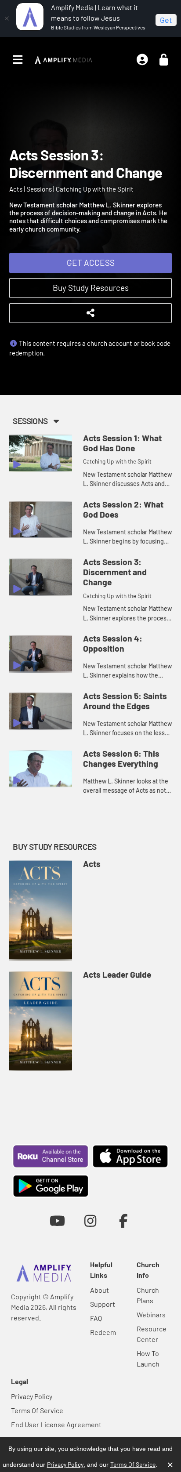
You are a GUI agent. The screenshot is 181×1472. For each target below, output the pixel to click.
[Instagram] (90, 1220)
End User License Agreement (56, 1424)
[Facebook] (123, 1220)
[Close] (6, 18)
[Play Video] (40, 453)
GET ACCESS (91, 262)
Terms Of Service (37, 1410)
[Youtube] (57, 1220)
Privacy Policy (31, 1396)
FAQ (96, 1318)
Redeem (103, 1332)
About (99, 1290)
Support (102, 1304)
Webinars (151, 1314)
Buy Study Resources (91, 288)
